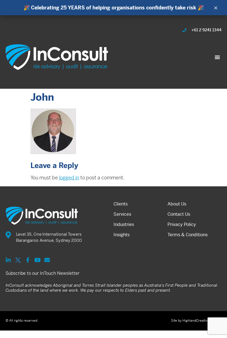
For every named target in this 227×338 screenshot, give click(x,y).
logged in (69, 177)
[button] (217, 57)
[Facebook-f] (27, 260)
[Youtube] (37, 260)
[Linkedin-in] (8, 260)
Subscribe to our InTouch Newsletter (42, 273)
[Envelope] (47, 260)
